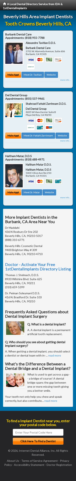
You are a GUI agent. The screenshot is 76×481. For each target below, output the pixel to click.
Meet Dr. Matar (32, 192)
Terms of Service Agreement (39, 460)
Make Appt (13, 74)
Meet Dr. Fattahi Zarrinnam (38, 135)
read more (54, 355)
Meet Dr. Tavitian (33, 74)
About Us (13, 460)
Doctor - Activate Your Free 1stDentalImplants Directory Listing (38, 266)
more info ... (65, 80)
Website (51, 74)
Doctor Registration (59, 464)
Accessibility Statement (29, 464)
